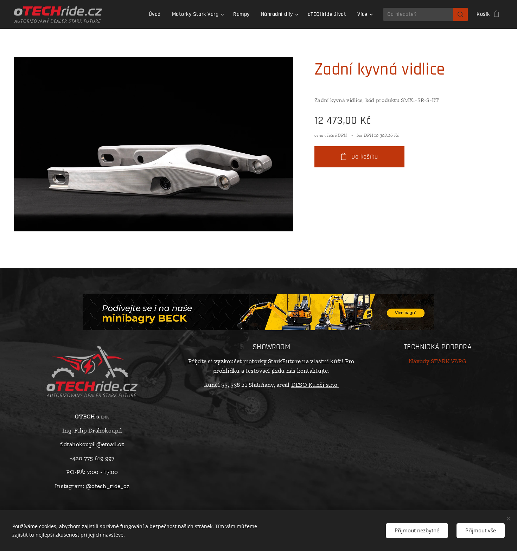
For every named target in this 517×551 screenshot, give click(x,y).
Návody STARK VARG (438, 361)
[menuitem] (156, 14)
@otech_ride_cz (107, 485)
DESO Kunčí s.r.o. (315, 384)
